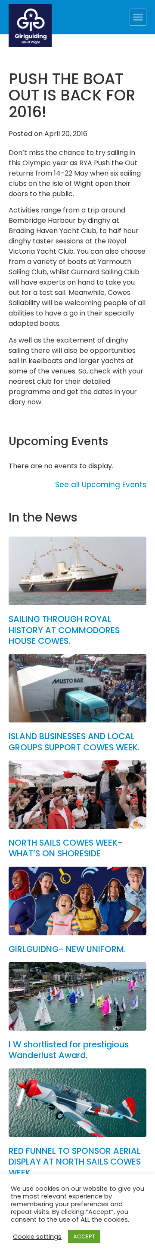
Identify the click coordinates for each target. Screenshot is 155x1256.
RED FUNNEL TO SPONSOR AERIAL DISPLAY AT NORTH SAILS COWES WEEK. (75, 1162)
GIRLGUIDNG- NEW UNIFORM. (67, 949)
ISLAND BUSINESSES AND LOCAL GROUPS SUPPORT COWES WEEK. (74, 742)
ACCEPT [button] (84, 1236)
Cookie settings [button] (37, 1237)
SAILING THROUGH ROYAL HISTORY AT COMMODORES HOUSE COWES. (64, 630)
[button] (138, 17)
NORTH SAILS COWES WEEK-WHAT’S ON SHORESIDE (66, 848)
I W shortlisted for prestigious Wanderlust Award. (69, 1050)
